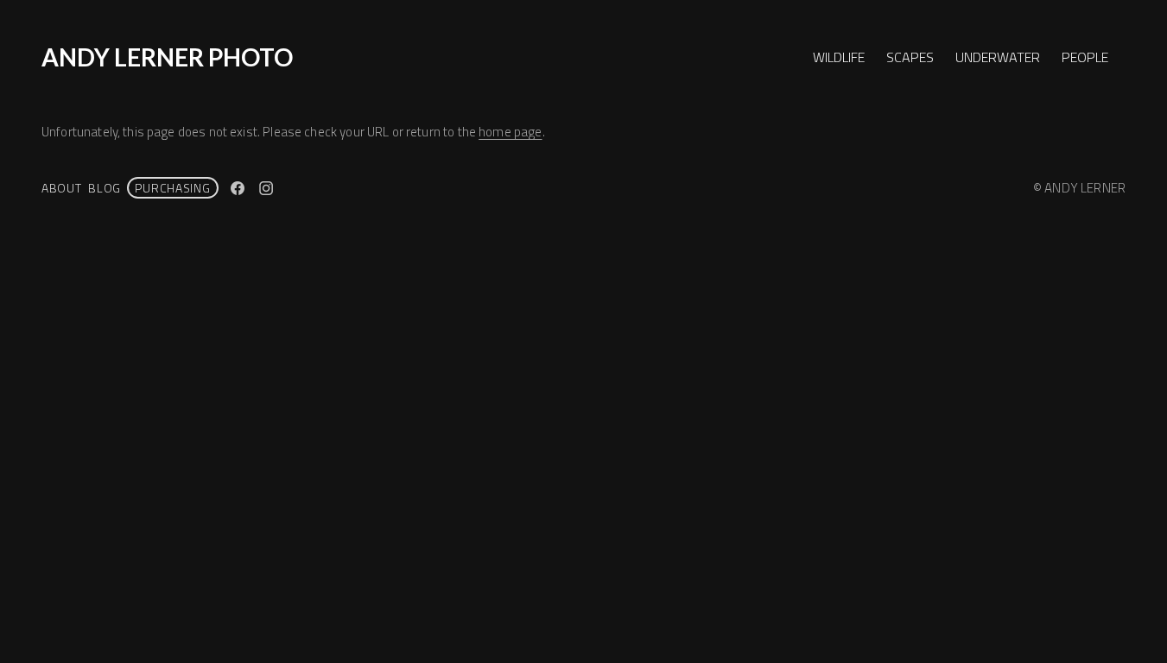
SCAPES (910, 57)
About (61, 188)
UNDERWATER (997, 57)
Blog (104, 188)
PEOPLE (1085, 57)
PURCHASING (172, 188)
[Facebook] (237, 188)
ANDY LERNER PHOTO (167, 57)
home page (510, 132)
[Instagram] (266, 188)
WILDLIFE (839, 57)
